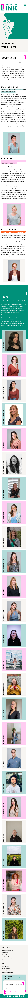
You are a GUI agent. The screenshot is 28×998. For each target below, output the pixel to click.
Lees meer (19, 988)
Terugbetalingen (6, 956)
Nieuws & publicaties (7, 959)
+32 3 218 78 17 (7, 970)
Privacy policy (5, 952)
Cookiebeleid (5, 954)
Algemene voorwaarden (7, 950)
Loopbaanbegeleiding (7, 958)
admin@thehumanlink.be (7, 972)
